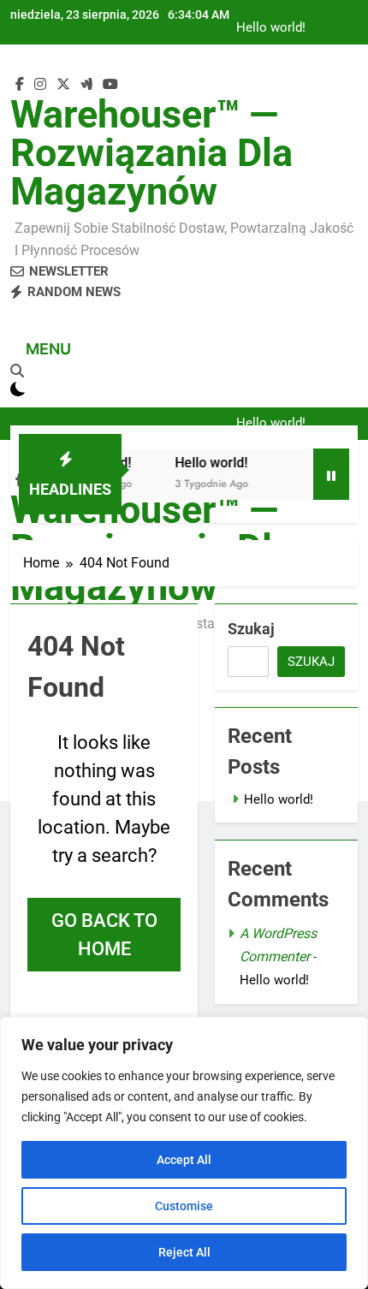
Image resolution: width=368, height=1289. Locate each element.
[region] (184, 1153)
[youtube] (110, 84)
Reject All (184, 1252)
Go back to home (104, 934)
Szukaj (251, 629)
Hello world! (271, 28)
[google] (86, 84)
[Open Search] (17, 370)
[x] (63, 84)
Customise (184, 1206)
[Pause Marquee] (331, 474)
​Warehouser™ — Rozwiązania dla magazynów (151, 153)
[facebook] (19, 84)
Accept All (184, 1160)
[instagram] (40, 84)
